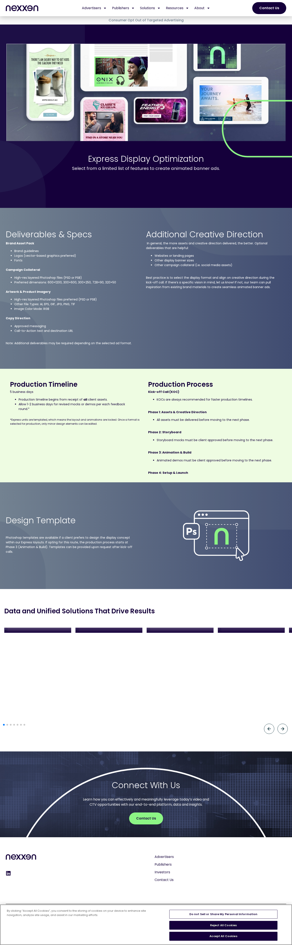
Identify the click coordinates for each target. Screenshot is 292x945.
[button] (4, 725)
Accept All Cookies (223, 936)
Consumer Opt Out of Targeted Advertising (146, 20)
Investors (162, 872)
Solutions (147, 8)
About (199, 8)
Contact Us (164, 879)
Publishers (120, 8)
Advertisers (91, 8)
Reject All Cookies (223, 925)
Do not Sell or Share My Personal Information (223, 914)
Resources (174, 8)
